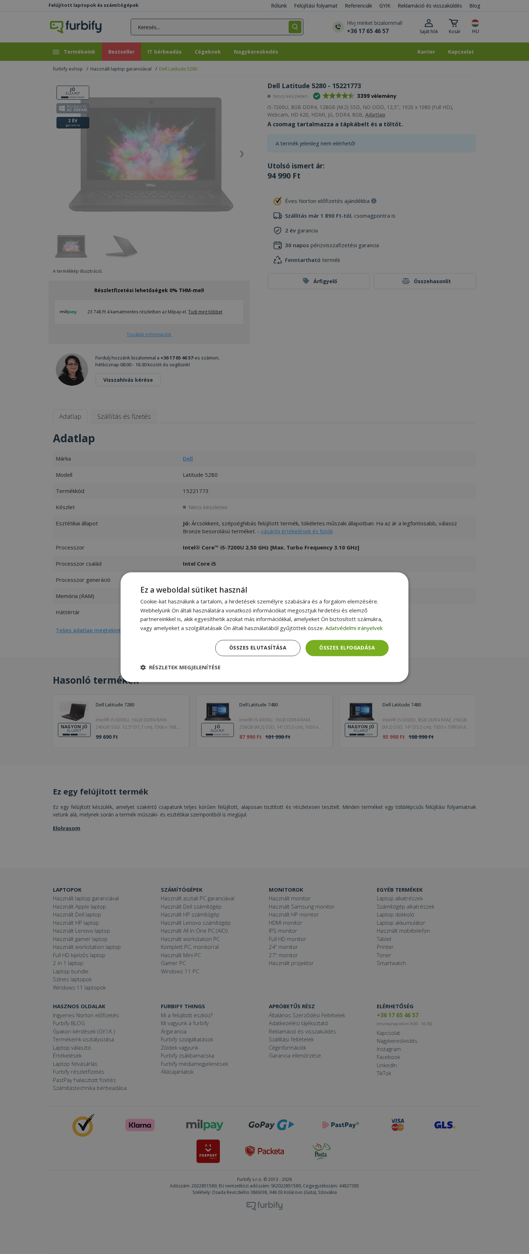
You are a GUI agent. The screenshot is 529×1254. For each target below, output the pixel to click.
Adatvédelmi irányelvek (354, 628)
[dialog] (264, 627)
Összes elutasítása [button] (257, 647)
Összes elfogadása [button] (347, 647)
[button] (180, 667)
